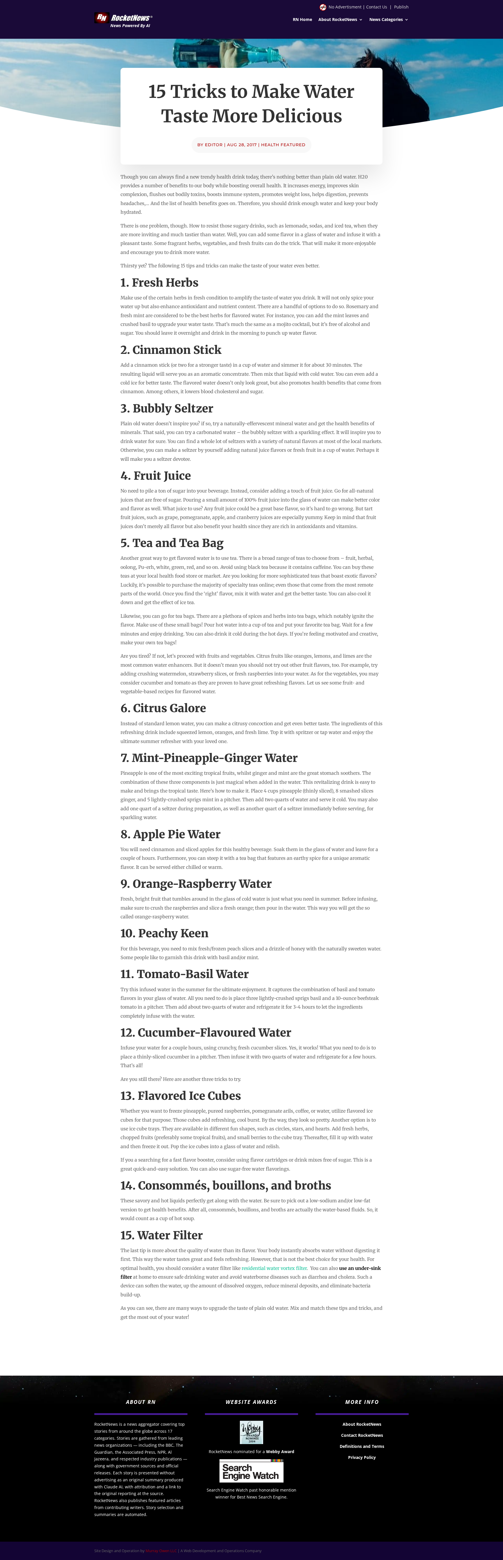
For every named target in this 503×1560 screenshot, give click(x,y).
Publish (401, 7)
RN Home (302, 19)
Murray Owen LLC (161, 1550)
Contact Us (376, 7)
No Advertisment (345, 7)
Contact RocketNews (362, 1435)
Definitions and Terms (362, 1446)
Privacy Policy (362, 1457)
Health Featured (283, 144)
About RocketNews (337, 19)
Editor (214, 144)
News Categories (386, 19)
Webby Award (280, 1451)
